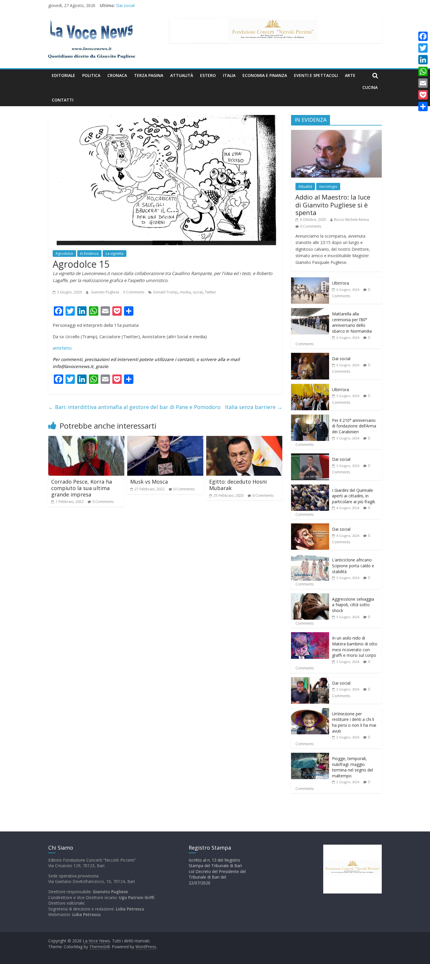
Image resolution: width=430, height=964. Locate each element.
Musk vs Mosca (149, 481)
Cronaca (117, 75)
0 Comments (133, 292)
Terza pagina (148, 75)
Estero (208, 75)
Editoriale (63, 75)
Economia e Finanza (264, 75)
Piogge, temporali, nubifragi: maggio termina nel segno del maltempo (352, 767)
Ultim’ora (340, 283)
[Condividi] (423, 106)
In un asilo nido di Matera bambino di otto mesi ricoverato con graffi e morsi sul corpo (354, 646)
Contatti (62, 100)
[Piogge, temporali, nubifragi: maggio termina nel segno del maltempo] (310, 756)
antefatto (62, 348)
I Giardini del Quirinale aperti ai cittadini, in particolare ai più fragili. (354, 495)
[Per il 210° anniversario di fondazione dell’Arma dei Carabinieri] (310, 417)
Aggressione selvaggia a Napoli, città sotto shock (353, 604)
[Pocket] (423, 95)
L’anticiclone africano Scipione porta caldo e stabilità (353, 565)
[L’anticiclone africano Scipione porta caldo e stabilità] (310, 557)
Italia (229, 75)
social (197, 292)
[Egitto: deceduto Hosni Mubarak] (244, 439)
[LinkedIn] (423, 60)
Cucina (370, 87)
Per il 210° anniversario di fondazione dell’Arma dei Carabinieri (354, 425)
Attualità (181, 75)
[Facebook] (423, 36)
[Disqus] (165, 594)
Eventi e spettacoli (316, 75)
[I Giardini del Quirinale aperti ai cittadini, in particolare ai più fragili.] (310, 487)
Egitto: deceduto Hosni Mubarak (238, 485)
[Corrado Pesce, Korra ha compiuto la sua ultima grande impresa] (86, 439)
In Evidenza (89, 253)
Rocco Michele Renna (351, 219)
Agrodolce (64, 253)
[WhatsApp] (423, 71)
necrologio (328, 186)
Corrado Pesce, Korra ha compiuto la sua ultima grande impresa (81, 488)
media (185, 292)
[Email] (423, 83)
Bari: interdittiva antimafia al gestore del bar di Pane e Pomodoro (134, 406)
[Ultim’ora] (310, 280)
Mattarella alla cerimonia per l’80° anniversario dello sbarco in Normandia (352, 322)
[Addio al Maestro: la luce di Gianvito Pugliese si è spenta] (336, 133)
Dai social (125, 8)
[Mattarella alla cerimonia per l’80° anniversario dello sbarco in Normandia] (310, 311)
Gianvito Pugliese (105, 292)
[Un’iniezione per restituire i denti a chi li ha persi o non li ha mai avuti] (310, 711)
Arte (350, 75)
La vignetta (114, 253)
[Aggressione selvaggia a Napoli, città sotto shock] (310, 596)
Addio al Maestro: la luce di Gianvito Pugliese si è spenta (332, 205)
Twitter (210, 292)
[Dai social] (310, 356)
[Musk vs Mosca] (165, 439)
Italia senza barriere (253, 406)
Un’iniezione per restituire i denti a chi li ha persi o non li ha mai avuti (354, 722)
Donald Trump (165, 292)
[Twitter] (423, 48)
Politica (91, 75)
